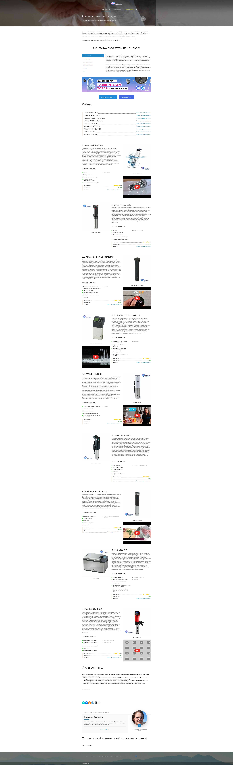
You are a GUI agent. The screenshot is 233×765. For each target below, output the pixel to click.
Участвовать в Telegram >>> (108, 97)
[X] (96, 702)
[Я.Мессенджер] (83, 702)
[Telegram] (92, 702)
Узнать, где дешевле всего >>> (143, 112)
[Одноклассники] (89, 702)
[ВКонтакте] (86, 702)
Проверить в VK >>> (127, 97)
